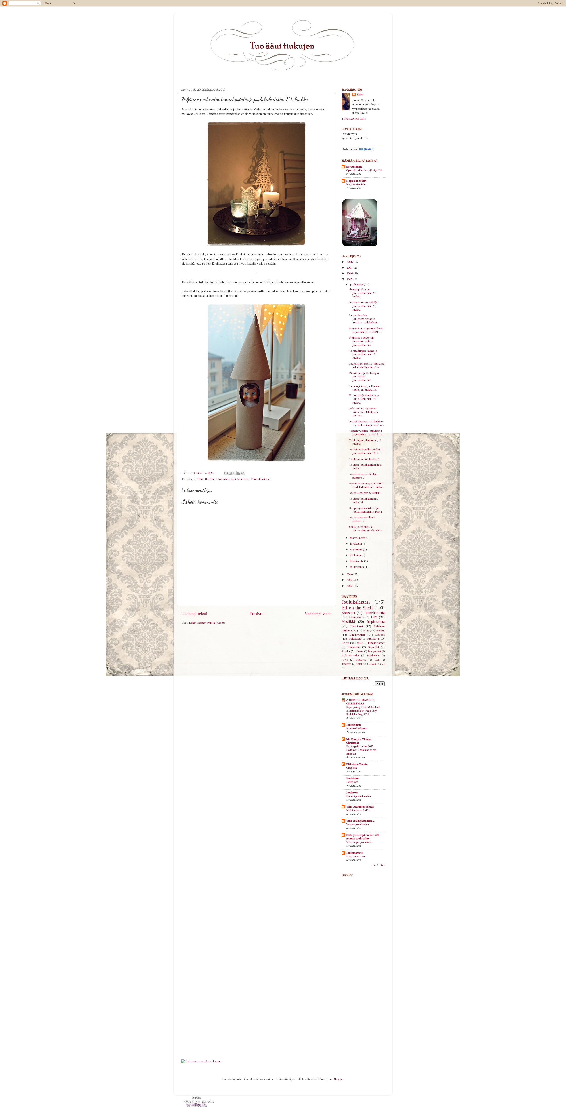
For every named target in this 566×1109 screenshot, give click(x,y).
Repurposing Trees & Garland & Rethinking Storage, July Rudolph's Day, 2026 (363, 710)
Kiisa (360, 94)
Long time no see (355, 856)
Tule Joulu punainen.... (360, 820)
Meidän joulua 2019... (358, 810)
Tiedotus (346, 663)
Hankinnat (356, 626)
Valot (359, 663)
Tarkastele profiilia (354, 118)
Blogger (338, 1078)
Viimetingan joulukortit (359, 842)
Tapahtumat (373, 655)
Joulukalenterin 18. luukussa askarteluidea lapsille (366, 365)
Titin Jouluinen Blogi (360, 806)
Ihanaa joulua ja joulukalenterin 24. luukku (362, 293)
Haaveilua (354, 647)
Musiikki (348, 622)
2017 (349, 267)
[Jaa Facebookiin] (238, 473)
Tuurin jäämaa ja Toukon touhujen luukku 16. (364, 387)
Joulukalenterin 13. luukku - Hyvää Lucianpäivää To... (366, 423)
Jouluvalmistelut (350, 655)
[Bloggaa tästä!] (230, 473)
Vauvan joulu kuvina (357, 824)
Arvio (345, 659)
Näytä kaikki (379, 865)
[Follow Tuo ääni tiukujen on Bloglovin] (357, 150)
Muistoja (373, 638)
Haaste (359, 651)
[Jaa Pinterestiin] (243, 473)
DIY (374, 617)
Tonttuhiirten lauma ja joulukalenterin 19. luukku (363, 354)
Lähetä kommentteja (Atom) (207, 622)
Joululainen (353, 724)
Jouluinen (352, 778)
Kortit (345, 642)
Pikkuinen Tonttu (357, 764)
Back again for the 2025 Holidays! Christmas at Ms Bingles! (361, 750)
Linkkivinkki (357, 634)
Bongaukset (374, 651)
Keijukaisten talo (355, 184)
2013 (349, 579)
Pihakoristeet (376, 642)
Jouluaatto (372, 664)
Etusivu (256, 613)
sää (383, 664)
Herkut (380, 630)
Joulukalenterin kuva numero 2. (362, 519)
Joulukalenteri (227, 479)
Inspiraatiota (376, 622)
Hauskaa (355, 617)
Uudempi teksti (194, 613)
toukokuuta (357, 566)
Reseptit (373, 647)
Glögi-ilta (351, 767)
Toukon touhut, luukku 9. (364, 459)
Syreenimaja (354, 166)
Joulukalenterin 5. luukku (364, 492)
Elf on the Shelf (207, 479)
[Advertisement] (359, 985)
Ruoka (346, 651)
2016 (349, 273)
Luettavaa (361, 659)
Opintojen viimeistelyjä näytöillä (364, 170)
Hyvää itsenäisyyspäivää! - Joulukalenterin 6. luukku (366, 485)
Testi (376, 659)
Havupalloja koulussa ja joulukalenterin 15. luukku (364, 399)
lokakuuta (356, 543)
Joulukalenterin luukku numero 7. (363, 475)
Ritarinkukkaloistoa (357, 728)
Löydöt (380, 634)
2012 (349, 585)
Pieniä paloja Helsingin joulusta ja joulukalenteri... (364, 376)
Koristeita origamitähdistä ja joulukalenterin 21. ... (365, 330)
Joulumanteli (354, 852)
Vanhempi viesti (318, 613)
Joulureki (352, 792)
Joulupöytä (352, 781)
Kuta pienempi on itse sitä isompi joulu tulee (362, 836)
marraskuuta (358, 537)
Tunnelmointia (260, 479)
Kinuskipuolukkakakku (358, 796)
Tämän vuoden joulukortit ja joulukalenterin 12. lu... (366, 432)
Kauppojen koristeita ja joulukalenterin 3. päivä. (365, 509)
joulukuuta (357, 284)
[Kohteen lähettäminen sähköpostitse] (226, 473)
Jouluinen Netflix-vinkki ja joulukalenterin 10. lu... (366, 451)
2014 (349, 574)
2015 (349, 279)
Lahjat (359, 642)
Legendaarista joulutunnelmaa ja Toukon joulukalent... (364, 319)
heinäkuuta (357, 561)
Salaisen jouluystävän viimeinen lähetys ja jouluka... (363, 412)
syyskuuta (356, 549)
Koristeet (243, 479)
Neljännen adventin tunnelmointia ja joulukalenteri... (361, 341)
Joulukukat (354, 638)
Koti (366, 630)
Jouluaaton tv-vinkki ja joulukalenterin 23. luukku (363, 306)
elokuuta (355, 555)
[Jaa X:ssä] (234, 473)
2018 (349, 261)
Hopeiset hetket (356, 180)
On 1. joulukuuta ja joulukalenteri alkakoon (365, 528)
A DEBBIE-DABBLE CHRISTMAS (360, 701)
